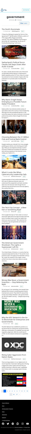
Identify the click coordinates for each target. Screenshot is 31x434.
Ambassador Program (7, 408)
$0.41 (22, 141)
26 (13, 394)
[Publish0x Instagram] (22, 423)
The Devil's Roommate (11, 29)
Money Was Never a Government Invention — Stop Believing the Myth (15, 282)
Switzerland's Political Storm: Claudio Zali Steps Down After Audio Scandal (14, 64)
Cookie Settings (6, 420)
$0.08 (22, 68)
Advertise (4, 414)
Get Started (26, 10)
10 (27, 391)
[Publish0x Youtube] (27, 423)
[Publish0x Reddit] (18, 423)
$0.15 (19, 211)
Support (4, 417)
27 (17, 394)
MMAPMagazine (16, 31)
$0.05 (24, 176)
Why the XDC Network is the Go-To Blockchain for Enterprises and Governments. (15, 319)
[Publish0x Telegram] (13, 423)
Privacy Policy (27, 427)
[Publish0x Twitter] (8, 423)
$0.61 (21, 286)
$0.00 (16, 323)
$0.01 (23, 31)
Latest (23, 23)
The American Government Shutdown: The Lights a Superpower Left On (13, 245)
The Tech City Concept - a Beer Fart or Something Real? (14, 208)
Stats (3, 411)
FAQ (3, 406)
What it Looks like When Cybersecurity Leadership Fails (14, 173)
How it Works (5, 403)
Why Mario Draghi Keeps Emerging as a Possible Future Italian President (14, 101)
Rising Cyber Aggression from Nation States (14, 356)
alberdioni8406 (15, 286)
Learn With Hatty (15, 141)
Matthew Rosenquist (16, 176)
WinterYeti (13, 211)
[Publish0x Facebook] (3, 423)
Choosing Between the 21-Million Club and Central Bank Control (15, 138)
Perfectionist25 (15, 249)
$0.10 (24, 359)
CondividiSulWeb (15, 68)
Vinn (12, 323)
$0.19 (21, 249)
